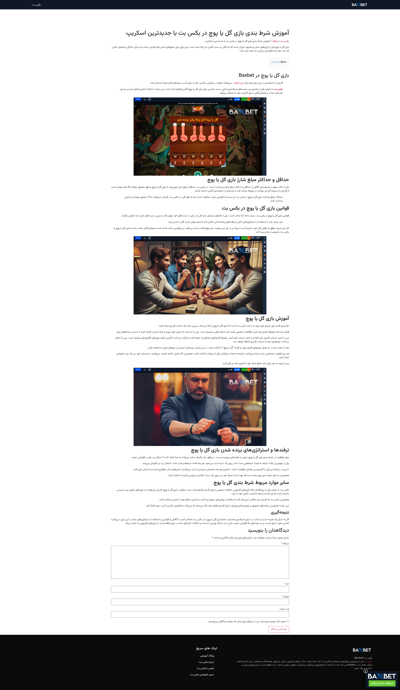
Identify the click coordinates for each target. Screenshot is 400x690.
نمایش (275, 62)
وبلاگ (275, 41)
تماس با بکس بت (205, 668)
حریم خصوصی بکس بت (202, 675)
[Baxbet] (382, 679)
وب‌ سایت (284, 609)
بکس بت (36, 4)
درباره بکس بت (206, 662)
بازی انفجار (239, 83)
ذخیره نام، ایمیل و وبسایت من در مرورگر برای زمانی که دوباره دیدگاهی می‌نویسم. (247, 621)
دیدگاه (285, 543)
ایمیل (285, 596)
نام (286, 584)
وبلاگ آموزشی (207, 656)
